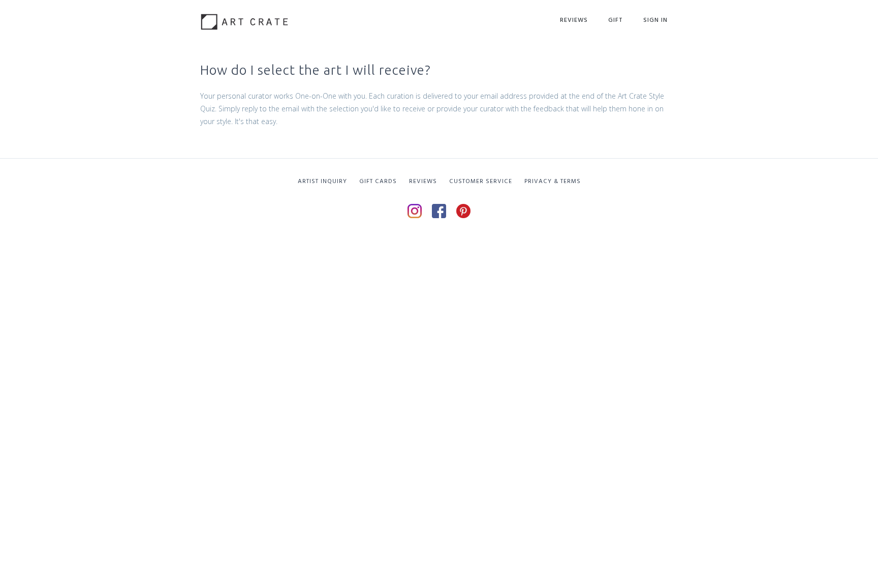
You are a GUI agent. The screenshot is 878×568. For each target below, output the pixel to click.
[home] (244, 18)
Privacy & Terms (552, 181)
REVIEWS (423, 181)
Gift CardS (378, 181)
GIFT (615, 20)
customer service (480, 181)
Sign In (655, 20)
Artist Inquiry (322, 181)
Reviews (574, 20)
